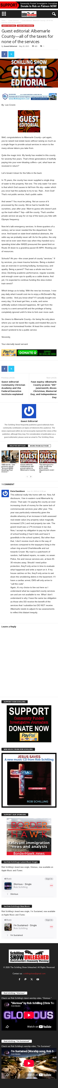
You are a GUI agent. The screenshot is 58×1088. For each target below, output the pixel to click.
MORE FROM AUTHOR (39, 446)
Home (3, 20)
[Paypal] (26, 980)
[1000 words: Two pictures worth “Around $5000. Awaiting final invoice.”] (10, 456)
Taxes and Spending (25, 26)
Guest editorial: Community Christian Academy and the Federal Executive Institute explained (13, 388)
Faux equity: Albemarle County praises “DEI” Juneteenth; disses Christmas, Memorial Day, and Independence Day (43, 389)
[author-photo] (29, 411)
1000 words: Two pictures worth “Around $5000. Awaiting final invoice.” (8, 468)
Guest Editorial (13, 20)
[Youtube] (38, 980)
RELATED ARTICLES (18, 446)
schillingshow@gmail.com (34, 973)
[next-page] (30, 476)
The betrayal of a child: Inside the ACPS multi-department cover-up (47, 468)
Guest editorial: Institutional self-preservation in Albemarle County (27, 467)
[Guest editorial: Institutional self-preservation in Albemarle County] (29, 456)
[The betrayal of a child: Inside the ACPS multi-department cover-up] (48, 456)
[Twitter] (11, 54)
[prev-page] (27, 476)
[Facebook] (4, 54)
